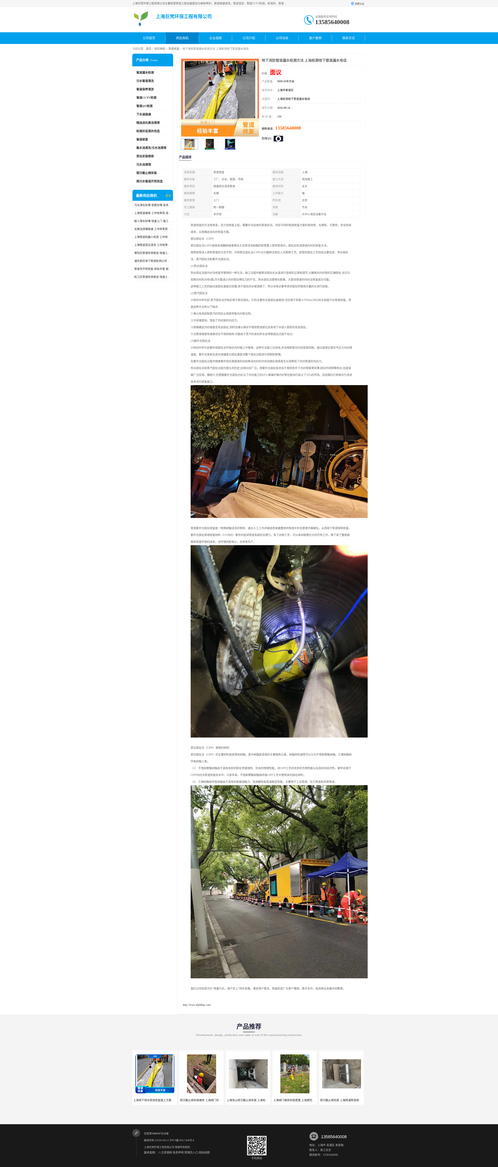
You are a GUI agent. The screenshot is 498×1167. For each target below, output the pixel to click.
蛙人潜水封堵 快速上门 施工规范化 (152, 221)
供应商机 (182, 38)
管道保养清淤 (145, 89)
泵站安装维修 (145, 156)
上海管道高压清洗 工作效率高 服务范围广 (152, 245)
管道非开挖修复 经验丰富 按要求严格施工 (152, 268)
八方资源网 (165, 1152)
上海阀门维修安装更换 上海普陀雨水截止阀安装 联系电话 (215, 1100)
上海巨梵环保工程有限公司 (159, 1147)
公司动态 (282, 38)
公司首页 (149, 38)
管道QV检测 (144, 106)
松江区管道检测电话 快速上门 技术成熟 (152, 276)
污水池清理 (143, 164)
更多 (168, 195)
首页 (148, 48)
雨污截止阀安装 (146, 172)
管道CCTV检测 (146, 97)
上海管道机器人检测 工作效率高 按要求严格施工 (152, 237)
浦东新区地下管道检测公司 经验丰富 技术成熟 (152, 260)
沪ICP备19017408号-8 (182, 1140)
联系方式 (348, 38)
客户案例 (315, 38)
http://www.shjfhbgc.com (197, 1004)
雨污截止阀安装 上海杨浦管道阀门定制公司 (253, 1100)
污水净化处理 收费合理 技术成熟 (152, 205)
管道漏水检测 (145, 72)
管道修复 (173, 48)
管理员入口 (191, 1152)
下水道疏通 (143, 114)
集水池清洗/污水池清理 (151, 147)
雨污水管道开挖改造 (149, 181)
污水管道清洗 (145, 80)
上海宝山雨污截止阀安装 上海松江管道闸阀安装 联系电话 (168, 1100)
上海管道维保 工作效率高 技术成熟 (152, 213)
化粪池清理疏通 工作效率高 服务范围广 (152, 229)
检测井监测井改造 (148, 131)
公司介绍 (249, 38)
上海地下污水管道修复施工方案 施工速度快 (346, 1100)
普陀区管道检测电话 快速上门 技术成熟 (152, 252)
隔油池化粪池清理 (148, 122)
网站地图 (204, 1152)
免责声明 (178, 1152)
